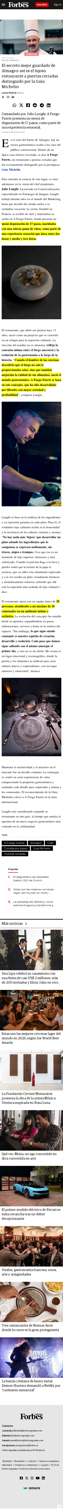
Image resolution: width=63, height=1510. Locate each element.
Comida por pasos (15, 848)
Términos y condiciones (26, 1465)
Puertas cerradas (15, 853)
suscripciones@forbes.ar (26, 1445)
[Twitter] (21, 105)
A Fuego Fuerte (14, 842)
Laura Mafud (9, 93)
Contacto (32, 1461)
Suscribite (42, 4)
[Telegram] (42, 105)
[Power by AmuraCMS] (31, 1488)
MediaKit (7, 1461)
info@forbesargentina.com (22, 1436)
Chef (50, 842)
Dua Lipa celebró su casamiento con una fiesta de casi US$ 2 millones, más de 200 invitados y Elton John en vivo (30, 978)
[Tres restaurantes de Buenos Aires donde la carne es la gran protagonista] (31, 1302)
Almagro (35, 842)
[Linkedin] (48, 105)
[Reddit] (35, 105)
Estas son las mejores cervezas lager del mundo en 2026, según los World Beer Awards (33, 891)
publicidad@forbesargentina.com (27, 1431)
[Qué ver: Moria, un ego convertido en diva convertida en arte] (31, 1130)
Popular (13, 869)
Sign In (57, 4)
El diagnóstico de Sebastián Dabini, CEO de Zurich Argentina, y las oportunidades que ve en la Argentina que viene (33, 878)
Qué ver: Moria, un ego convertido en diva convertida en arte (29, 1156)
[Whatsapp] (14, 105)
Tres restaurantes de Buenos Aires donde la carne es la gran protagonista (30, 1328)
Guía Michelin (41, 848)
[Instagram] (32, 1478)
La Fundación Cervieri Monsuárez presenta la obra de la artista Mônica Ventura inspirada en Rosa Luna (29, 1098)
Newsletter (19, 1461)
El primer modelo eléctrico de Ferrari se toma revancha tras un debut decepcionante (31, 1214)
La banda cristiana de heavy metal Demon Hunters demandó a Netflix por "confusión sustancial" (31, 1386)
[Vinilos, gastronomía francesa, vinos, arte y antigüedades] (31, 1246)
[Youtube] (38, 1478)
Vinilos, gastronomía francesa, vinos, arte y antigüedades (29, 1272)
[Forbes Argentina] (18, 4)
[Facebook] (28, 105)
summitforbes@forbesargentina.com (26, 1441)
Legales (45, 1465)
